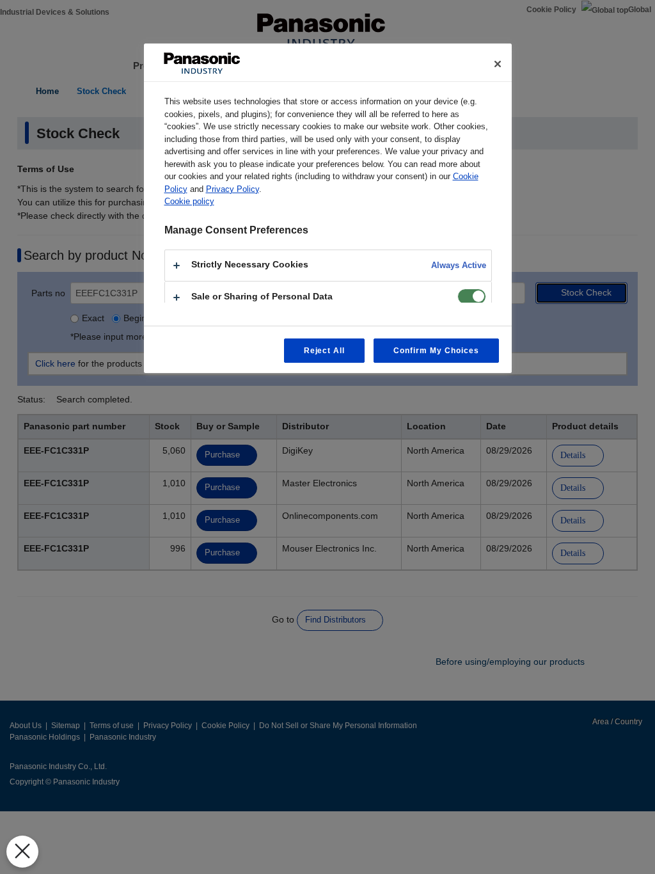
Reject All (324, 350)
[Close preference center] (498, 64)
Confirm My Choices (435, 350)
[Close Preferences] (22, 852)
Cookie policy (189, 201)
